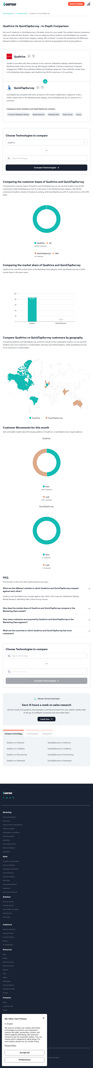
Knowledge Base (8, 945)
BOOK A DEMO (76, 4)
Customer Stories (8, 933)
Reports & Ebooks (8, 966)
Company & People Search (11, 861)
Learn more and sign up (10, 892)
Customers (7, 924)
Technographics (8, 13)
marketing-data (22, 13)
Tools (4, 973)
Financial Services (8, 905)
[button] (18, 114)
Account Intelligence (9, 865)
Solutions (7, 897)
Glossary (5, 993)
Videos (5, 977)
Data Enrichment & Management (12, 825)
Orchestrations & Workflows (11, 832)
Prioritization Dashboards (10, 869)
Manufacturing (7, 913)
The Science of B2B (8, 989)
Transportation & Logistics (11, 909)
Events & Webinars (8, 985)
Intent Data (6, 821)
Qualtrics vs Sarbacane (16, 760)
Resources (7, 949)
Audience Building (8, 836)
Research (5, 970)
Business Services (8, 902)
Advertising (6, 840)
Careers (5, 1010)
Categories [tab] (47, 733)
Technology (6, 917)
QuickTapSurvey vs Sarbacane (60, 760)
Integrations (6, 852)
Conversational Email (9, 844)
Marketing (7, 812)
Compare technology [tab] (13, 733)
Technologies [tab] (32, 733)
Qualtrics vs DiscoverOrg (17, 754)
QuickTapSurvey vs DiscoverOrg (60, 754)
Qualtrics (19, 56)
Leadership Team (8, 1006)
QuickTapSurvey (24, 88)
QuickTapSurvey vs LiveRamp (59, 748)
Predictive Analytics (9, 829)
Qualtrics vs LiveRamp (16, 748)
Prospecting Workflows (10, 884)
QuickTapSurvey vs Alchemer (59, 742)
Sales (5, 856)
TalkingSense (7, 981)
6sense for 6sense (8, 962)
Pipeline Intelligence (9, 848)
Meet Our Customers (9, 929)
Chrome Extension (8, 873)
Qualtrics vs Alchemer (15, 742)
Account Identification (9, 817)
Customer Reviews (8, 937)
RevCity (5, 941)
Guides (5, 958)
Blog (4, 954)
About (5, 1002)
